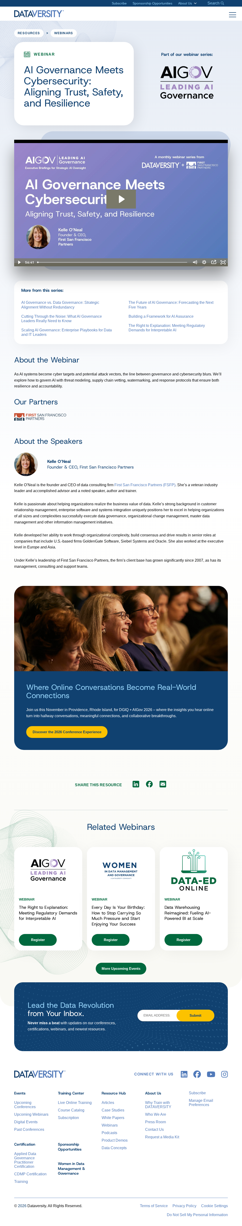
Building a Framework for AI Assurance (161, 316)
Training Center (71, 1093)
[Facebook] (149, 785)
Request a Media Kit (162, 1137)
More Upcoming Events (121, 969)
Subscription (68, 1118)
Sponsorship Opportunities (152, 3)
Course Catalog (71, 1110)
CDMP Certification (30, 1174)
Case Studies (113, 1110)
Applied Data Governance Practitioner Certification (25, 1160)
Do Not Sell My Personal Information (197, 1215)
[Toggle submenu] (194, 3)
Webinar (27, 899)
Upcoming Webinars (31, 1114)
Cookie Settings (214, 1206)
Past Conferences (29, 1129)
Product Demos (115, 1140)
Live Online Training (75, 1103)
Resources (29, 33)
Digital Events (26, 1122)
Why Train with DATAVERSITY (158, 1105)
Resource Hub (114, 1093)
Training (21, 1182)
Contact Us (154, 1129)
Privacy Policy (184, 1206)
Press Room (155, 1122)
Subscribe (119, 3)
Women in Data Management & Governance (71, 1168)
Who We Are (155, 1114)
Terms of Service (154, 1206)
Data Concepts (114, 1148)
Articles (108, 1103)
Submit (195, 1015)
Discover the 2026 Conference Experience (67, 732)
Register (38, 940)
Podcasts (109, 1133)
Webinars (63, 33)
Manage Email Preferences (201, 1102)
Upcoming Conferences (25, 1105)
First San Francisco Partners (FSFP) (144, 485)
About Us (185, 3)
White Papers (113, 1118)
